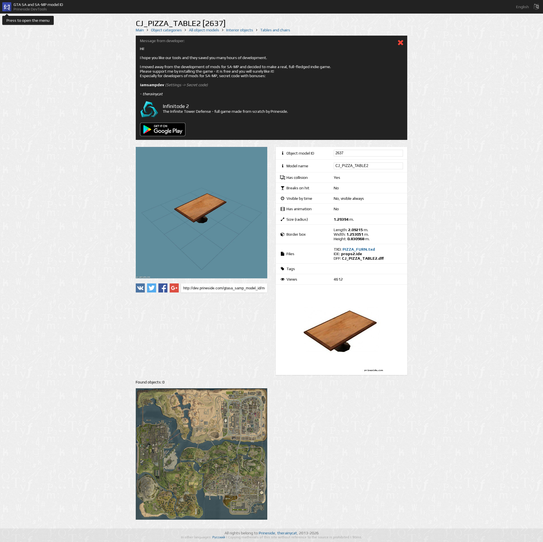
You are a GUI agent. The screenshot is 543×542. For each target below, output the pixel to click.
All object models (204, 30)
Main (140, 30)
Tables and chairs (275, 30)
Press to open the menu (28, 20)
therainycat (287, 533)
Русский (219, 537)
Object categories (166, 30)
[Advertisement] (201, 336)
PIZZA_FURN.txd (358, 249)
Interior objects (239, 30)
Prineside (267, 533)
